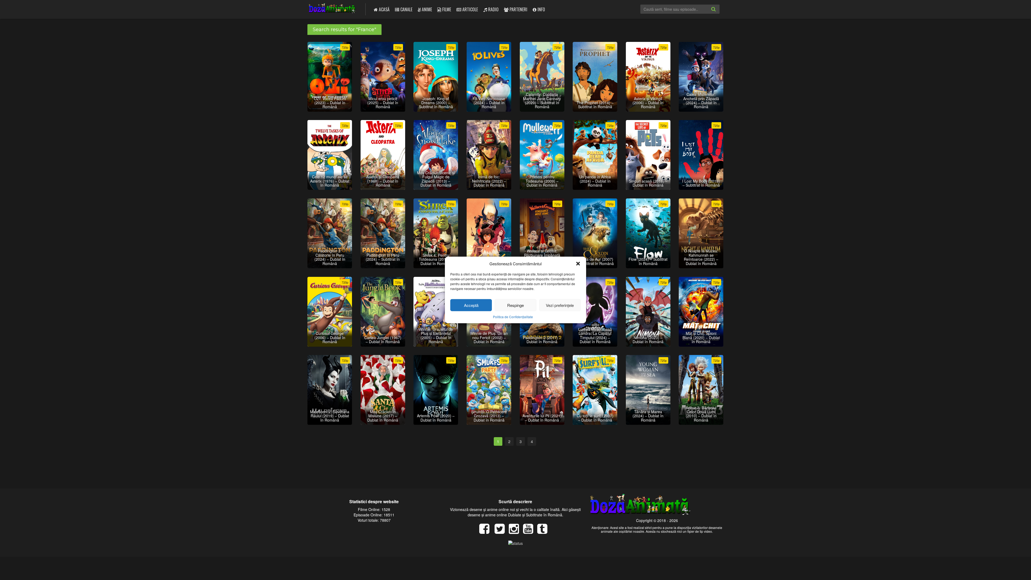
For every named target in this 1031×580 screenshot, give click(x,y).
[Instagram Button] (516, 531)
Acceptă (471, 305)
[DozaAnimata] (332, 9)
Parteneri (518, 9)
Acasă (384, 9)
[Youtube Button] (530, 531)
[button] (578, 263)
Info (540, 9)
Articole (469, 9)
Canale (405, 9)
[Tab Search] (719, 13)
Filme (446, 9)
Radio (493, 9)
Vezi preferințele (560, 305)
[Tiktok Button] (544, 531)
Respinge (515, 305)
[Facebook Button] (486, 531)
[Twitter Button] (502, 531)
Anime (426, 9)
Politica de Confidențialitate (513, 316)
